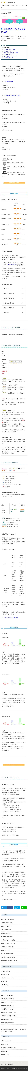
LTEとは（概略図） (9, 1062)
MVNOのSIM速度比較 (7, 947)
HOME (2, 1062)
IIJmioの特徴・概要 (9, 49)
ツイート (3, 908)
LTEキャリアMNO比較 (8, 998)
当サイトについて (6, 1041)
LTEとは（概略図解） (7, 995)
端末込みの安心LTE (7, 1019)
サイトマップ (5, 1054)
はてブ (16, 908)
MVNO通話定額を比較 (8, 1022)
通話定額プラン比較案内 (11, 617)
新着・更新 (5, 1044)
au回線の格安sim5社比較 (8, 940)
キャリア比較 (3, 1064)
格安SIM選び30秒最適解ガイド (10, 960)
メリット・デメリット (20, 1062)
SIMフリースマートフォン (9, 1012)
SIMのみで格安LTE (7, 926)
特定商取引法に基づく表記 (9, 1047)
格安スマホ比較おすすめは (9, 1016)
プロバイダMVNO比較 (8, 919)
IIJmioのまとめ (8, 57)
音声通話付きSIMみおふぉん (12, 95)
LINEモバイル (5, 974)
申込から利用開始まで (8, 1005)
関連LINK (4, 1051)
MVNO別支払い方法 (7, 923)
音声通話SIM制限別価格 (8, 957)
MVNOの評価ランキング (8, 943)
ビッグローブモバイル (8, 978)
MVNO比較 (10, 1064)
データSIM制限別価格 (7, 953)
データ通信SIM (8, 81)
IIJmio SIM (4, 981)
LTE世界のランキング (7, 1009)
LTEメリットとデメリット (9, 1002)
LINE (23, 908)
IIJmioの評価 (7, 51)
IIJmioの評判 (7, 54)
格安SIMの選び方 (6, 933)
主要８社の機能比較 (7, 936)
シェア (9, 908)
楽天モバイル (5, 985)
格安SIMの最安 (6, 950)
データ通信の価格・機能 (11, 53)
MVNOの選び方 (12, 265)
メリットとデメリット (10, 56)
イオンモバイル (6, 971)
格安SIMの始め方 (6, 929)
